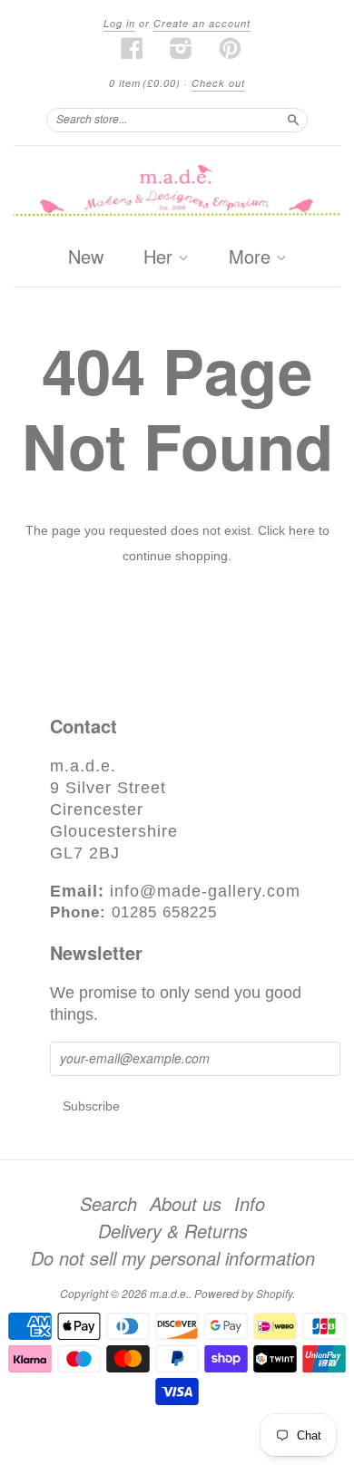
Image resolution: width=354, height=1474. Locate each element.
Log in (119, 23)
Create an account (202, 23)
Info (249, 1204)
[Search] (293, 119)
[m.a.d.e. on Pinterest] (230, 48)
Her (160, 257)
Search (108, 1204)
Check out (218, 83)
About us (185, 1204)
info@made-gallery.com (205, 891)
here (302, 530)
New (85, 256)
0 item (145, 83)
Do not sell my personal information (173, 1258)
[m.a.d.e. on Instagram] (181, 48)
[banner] (177, 191)
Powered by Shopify (243, 1293)
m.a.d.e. (169, 1293)
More (252, 257)
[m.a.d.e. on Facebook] (132, 48)
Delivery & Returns (173, 1231)
